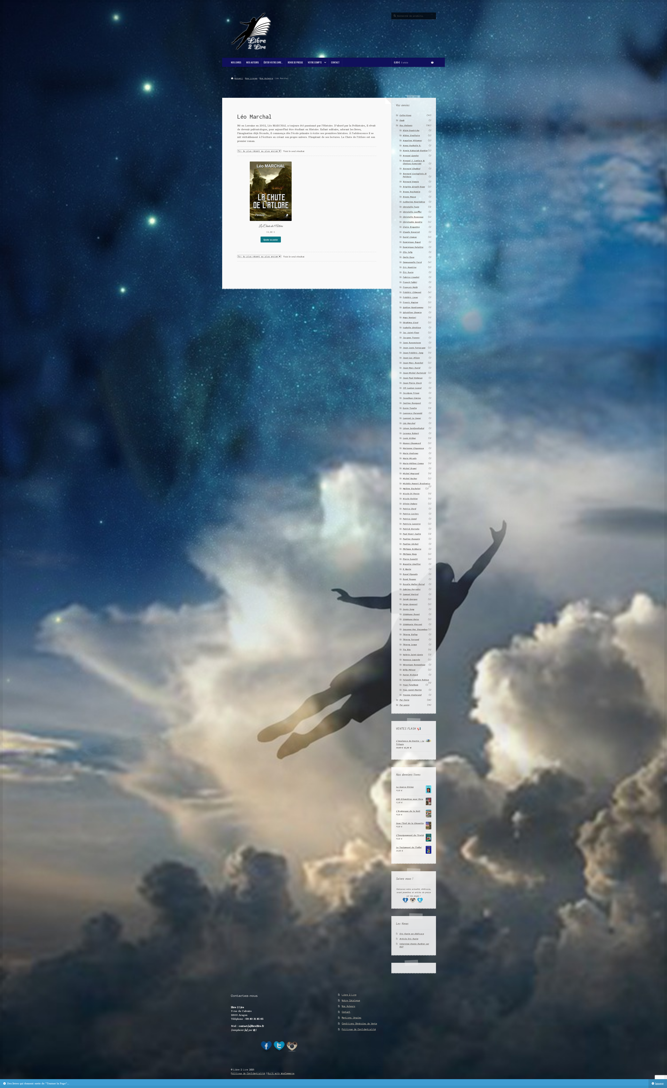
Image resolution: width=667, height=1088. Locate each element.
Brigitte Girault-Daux (414, 186)
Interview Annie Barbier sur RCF (414, 945)
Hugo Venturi (409, 317)
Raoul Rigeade (410, 574)
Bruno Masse (409, 197)
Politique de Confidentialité (359, 1029)
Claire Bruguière (411, 227)
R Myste (407, 569)
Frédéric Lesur (410, 297)
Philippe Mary (410, 554)
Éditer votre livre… (273, 62)
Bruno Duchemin (411, 191)
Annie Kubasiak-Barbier (415, 150)
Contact (335, 62)
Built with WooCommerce (281, 1073)
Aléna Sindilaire (411, 135)
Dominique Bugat (412, 242)
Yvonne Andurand (412, 695)
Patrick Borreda (411, 529)
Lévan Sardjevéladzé (413, 428)
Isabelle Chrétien (412, 327)
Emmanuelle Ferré (412, 262)
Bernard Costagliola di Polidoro (415, 175)
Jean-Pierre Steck (412, 383)
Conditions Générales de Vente (359, 1024)
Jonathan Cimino (412, 398)
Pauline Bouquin (411, 539)
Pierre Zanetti (410, 559)
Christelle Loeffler (412, 212)
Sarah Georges (410, 599)
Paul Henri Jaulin (412, 534)
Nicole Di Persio (411, 493)
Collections (405, 115)
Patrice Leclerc (411, 514)
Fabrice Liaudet (411, 277)
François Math (410, 287)
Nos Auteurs (252, 62)
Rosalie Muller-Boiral (414, 584)
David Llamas (410, 237)
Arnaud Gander (411, 155)
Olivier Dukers (410, 503)
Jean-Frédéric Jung (413, 353)
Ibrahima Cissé (410, 322)
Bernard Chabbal (411, 168)
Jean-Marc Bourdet (413, 363)
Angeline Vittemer (412, 140)
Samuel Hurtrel (410, 594)
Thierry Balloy (410, 634)
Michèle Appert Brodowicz (416, 483)
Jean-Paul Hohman (412, 378)
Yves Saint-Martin (412, 690)
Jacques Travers (411, 337)
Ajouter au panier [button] (270, 239)
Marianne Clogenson (413, 448)
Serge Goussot (410, 604)
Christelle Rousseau (413, 217)
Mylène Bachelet (411, 488)
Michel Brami (410, 468)
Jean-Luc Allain (411, 358)
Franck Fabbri (410, 282)
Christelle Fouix (411, 207)
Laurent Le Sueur (412, 418)
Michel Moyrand (411, 473)
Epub (402, 120)
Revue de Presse (295, 62)
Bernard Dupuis (411, 181)
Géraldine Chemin (412, 312)
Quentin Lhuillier (412, 564)
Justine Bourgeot (412, 403)
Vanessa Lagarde (411, 659)
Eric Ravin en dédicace (412, 933)
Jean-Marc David (411, 368)
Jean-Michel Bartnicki (414, 373)
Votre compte (315, 62)
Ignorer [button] (659, 1083)
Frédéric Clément (412, 292)
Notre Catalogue (351, 1000)
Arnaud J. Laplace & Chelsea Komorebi (414, 162)
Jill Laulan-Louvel (412, 388)
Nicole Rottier (410, 498)
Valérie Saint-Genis (413, 654)
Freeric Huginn (410, 302)
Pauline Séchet (410, 544)
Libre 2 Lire (349, 995)
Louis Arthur (409, 438)
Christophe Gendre (412, 222)
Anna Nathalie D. (412, 145)
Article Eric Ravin (409, 939)
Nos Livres (236, 62)
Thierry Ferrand (411, 639)
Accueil (238, 78)
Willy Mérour (409, 669)
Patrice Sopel (410, 519)
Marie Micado (410, 458)
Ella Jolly (408, 252)
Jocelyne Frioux (411, 393)
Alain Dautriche (411, 130)
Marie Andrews (410, 453)
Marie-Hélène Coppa (413, 463)
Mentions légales (351, 1018)
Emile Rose (408, 257)
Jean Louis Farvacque (414, 347)
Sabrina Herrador (412, 589)
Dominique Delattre (413, 247)
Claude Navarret (411, 232)
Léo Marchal (409, 423)
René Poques (409, 579)
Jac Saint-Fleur (411, 332)
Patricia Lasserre (412, 524)
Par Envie (404, 700)
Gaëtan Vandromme (413, 307)
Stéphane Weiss (411, 619)
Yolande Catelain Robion (416, 680)
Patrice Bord (409, 508)
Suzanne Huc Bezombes (415, 629)
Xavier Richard (410, 675)
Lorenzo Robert (411, 433)
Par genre (404, 705)
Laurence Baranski (412, 413)
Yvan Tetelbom (410, 685)
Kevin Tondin (410, 408)
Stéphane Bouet (411, 614)
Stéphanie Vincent (412, 624)
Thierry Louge (410, 644)
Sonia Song (408, 609)
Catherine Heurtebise (414, 202)
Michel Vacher (410, 478)
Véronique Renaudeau (414, 664)
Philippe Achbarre (412, 549)
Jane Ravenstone (412, 342)
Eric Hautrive (409, 267)
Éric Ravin (408, 272)
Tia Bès (407, 649)
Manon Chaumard (412, 443)
